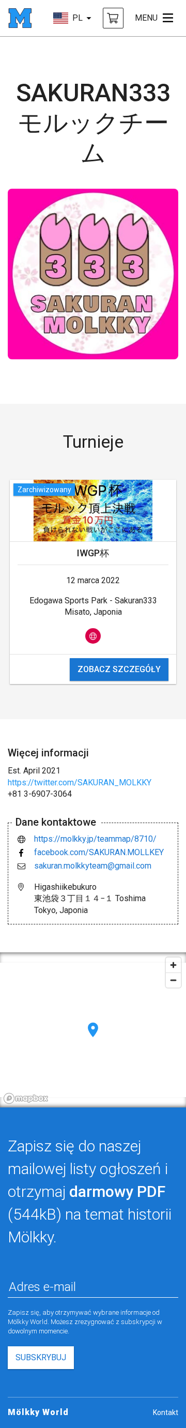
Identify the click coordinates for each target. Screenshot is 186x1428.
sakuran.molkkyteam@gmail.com (92, 866)
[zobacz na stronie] (93, 636)
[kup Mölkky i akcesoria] (113, 18)
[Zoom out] (173, 980)
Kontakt (165, 1412)
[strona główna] (20, 18)
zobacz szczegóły (119, 669)
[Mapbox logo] (26, 1098)
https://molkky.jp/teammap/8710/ (95, 839)
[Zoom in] (173, 965)
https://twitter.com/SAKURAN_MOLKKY (79, 782)
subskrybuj (41, 1357)
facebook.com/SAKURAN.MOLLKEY (99, 852)
